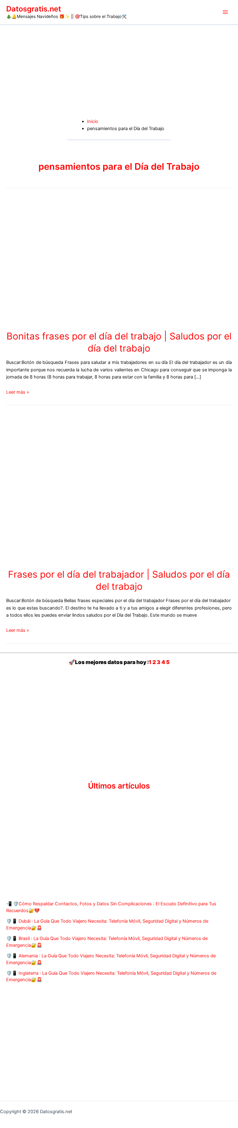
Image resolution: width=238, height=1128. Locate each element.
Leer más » (17, 392)
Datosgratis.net (33, 8)
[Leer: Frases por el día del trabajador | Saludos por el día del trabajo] (105, 488)
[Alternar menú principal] (225, 12)
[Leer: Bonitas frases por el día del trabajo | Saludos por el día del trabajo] (52, 261)
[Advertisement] (119, 71)
